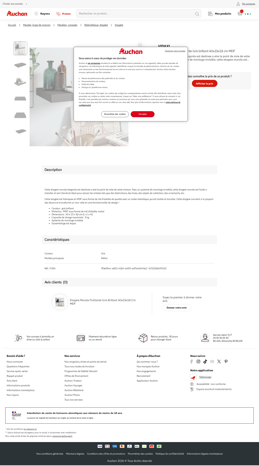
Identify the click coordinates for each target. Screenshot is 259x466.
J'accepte (142, 114)
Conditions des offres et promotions (106, 453)
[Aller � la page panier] (244, 13)
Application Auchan (147, 380)
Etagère (119, 25)
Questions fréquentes (18, 366)
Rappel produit (15, 375)
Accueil (12, 25)
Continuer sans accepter (175, 51)
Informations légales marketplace (205, 453)
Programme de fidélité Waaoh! (80, 371)
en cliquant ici (30, 429)
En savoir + (164, 65)
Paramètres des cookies (115, 114)
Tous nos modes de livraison (79, 366)
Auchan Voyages (73, 385)
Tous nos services (73, 399)
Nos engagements (146, 371)
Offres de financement (76, 375)
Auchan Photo (72, 394)
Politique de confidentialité (170, 453)
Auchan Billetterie (74, 390)
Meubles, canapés (67, 25)
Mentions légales (75, 453)
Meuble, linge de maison (36, 25)
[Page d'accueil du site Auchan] (18, 13)
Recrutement (143, 375)
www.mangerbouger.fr (62, 436)
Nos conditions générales (49, 453)
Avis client (12, 380)
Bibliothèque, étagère (96, 25)
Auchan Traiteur (73, 380)
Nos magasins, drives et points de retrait (85, 361)
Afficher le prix (204, 83)
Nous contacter (15, 361)
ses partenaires (94, 63)
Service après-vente (17, 371)
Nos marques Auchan (148, 366)
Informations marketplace (21, 390)
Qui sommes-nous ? (147, 361)
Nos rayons (13, 394)
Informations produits (18, 385)
